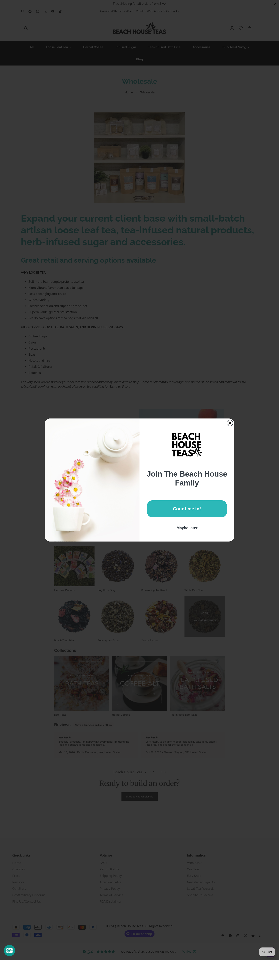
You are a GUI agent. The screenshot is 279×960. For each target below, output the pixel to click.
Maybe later (187, 528)
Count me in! (187, 508)
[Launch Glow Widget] (9, 950)
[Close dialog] (230, 423)
